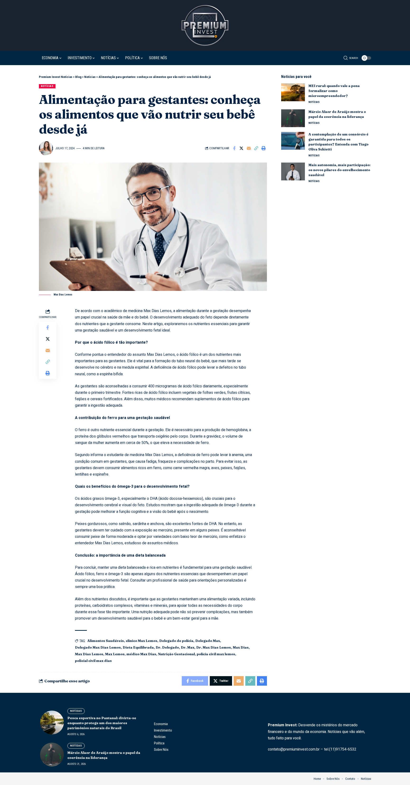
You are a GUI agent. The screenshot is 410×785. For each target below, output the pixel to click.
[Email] (249, 148)
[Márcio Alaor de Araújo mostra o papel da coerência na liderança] (293, 118)
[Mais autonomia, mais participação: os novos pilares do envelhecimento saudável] (293, 171)
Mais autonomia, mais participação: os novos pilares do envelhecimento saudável (339, 170)
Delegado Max (207, 641)
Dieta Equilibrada (138, 647)
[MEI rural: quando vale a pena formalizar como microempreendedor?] (293, 92)
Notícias (47, 86)
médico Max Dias (141, 654)
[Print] (263, 148)
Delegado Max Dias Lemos (98, 647)
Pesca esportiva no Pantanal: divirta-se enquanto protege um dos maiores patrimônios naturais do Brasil (101, 723)
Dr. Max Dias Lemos (213, 647)
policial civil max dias (93, 661)
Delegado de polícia (176, 641)
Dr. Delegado (167, 647)
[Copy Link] (256, 148)
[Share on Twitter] (241, 148)
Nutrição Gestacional (176, 654)
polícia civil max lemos (216, 654)
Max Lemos (115, 654)
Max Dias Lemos (89, 654)
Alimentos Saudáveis (105, 641)
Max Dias (241, 647)
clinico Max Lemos (141, 641)
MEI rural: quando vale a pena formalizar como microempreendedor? (334, 91)
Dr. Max (187, 647)
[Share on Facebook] (234, 148)
